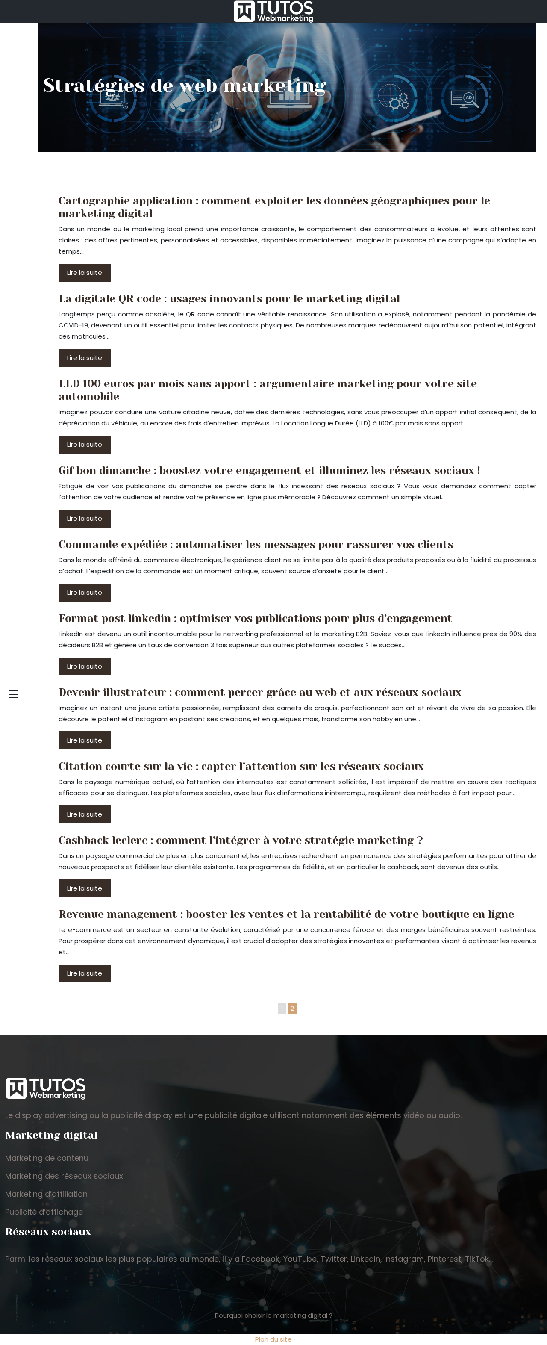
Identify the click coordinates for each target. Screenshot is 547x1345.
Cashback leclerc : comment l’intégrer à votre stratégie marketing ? (241, 840)
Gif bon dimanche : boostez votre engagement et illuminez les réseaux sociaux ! (269, 470)
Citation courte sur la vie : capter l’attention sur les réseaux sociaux (241, 766)
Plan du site (273, 1339)
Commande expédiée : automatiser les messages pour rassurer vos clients (256, 544)
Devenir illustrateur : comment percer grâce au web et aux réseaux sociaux (260, 692)
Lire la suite (84, 272)
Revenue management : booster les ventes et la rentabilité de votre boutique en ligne (286, 914)
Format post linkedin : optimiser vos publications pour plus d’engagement (256, 618)
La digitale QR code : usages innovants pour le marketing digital (229, 298)
